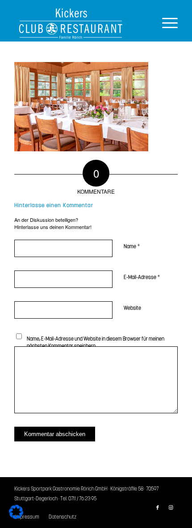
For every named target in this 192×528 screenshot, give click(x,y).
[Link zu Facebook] (157, 508)
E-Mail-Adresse (142, 277)
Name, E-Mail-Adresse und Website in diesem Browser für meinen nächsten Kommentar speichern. (95, 343)
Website (132, 308)
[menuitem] (60, 517)
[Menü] (165, 24)
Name (132, 246)
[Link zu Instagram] (171, 508)
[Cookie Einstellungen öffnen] (16, 516)
